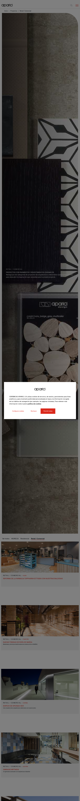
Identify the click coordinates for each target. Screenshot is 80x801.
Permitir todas (48, 411)
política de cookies (34, 404)
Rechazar (34, 411)
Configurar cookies (18, 411)
